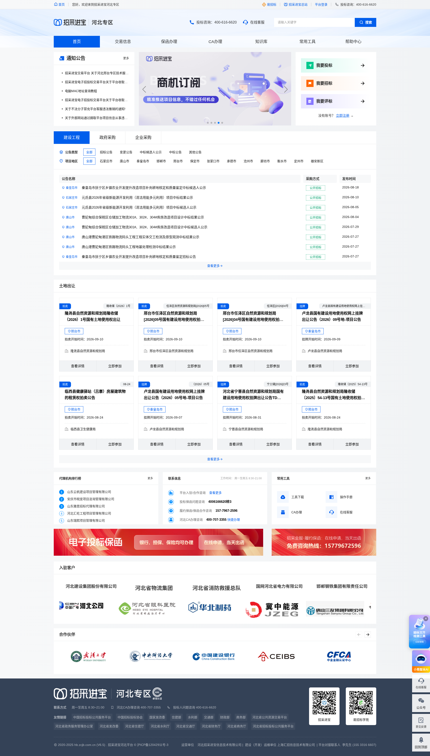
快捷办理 (233, 519)
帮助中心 (353, 41)
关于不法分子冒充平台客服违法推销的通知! (95, 109)
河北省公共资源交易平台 (269, 717)
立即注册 (342, 115)
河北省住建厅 (134, 726)
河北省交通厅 (185, 726)
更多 (126, 58)
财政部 (225, 717)
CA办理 (215, 41)
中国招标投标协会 (130, 717)
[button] (286, 89)
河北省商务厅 (236, 726)
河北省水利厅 (160, 726)
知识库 (261, 41)
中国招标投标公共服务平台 (92, 717)
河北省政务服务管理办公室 (74, 726)
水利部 (192, 717)
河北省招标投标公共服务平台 (273, 726)
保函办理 (169, 41)
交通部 (208, 717)
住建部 (176, 717)
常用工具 (307, 41)
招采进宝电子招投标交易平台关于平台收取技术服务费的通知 (97, 82)
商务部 (241, 717)
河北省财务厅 (211, 726)
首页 (77, 41)
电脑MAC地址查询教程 (81, 91)
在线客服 (257, 22)
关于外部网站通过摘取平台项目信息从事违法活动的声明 (97, 118)
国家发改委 (157, 717)
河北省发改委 (109, 726)
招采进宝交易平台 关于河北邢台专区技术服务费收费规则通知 (97, 73)
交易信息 (123, 41)
